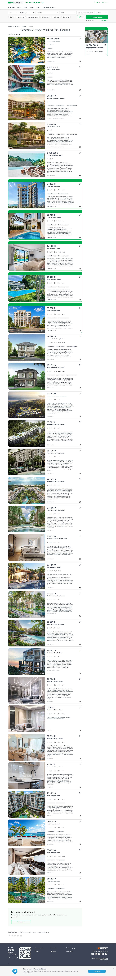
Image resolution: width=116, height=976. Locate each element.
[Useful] (18, 935)
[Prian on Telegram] (99, 954)
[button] (13, 12)
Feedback (53, 951)
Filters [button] (99, 12)
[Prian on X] (96, 954)
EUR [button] (96, 2)
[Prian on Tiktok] (106, 954)
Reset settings (90, 20)
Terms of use (54, 948)
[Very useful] (21, 935)
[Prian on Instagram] (92, 954)
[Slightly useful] (15, 935)
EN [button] (105, 2)
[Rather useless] (12, 935)
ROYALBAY (88, 54)
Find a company (70, 948)
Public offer (69, 951)
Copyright (37, 951)
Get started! (97, 971)
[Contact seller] (80, 61)
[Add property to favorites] (80, 39)
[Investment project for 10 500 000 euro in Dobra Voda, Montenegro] (96, 43)
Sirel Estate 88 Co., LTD (51, 206)
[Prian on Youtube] (103, 954)
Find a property (39, 948)
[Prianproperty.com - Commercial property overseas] (15, 2)
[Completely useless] (9, 935)
